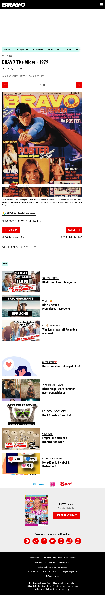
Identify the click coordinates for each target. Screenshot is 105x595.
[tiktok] (35, 541)
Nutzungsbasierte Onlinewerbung (52, 567)
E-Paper (49, 576)
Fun (10, 55)
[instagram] (27, 541)
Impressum (34, 558)
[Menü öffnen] (101, 4)
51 (35, 247)
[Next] (80, 49)
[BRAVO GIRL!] (52, 484)
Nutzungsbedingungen (52, 558)
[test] (61, 541)
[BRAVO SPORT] (66, 484)
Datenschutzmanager (45, 562)
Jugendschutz (63, 562)
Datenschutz (70, 558)
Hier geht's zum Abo (66, 515)
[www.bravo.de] (13, 5)
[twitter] (52, 541)
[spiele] (69, 541)
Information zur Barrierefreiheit (42, 571)
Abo (57, 576)
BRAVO (5, 55)
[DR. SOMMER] (38, 484)
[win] (78, 541)
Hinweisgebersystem (67, 571)
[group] (41, 49)
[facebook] (44, 541)
